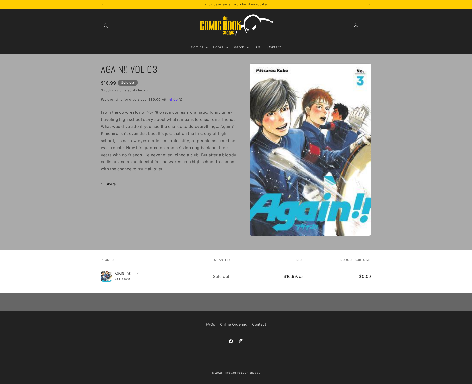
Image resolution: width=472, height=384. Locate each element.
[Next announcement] (369, 4)
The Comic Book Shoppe (242, 372)
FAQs (210, 324)
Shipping (107, 90)
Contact (259, 324)
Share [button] (111, 184)
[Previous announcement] (102, 4)
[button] (106, 25)
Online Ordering (234, 324)
